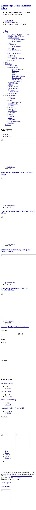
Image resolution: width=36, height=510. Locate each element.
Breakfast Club (16, 102)
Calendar (11, 105)
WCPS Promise (13, 83)
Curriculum (8, 64)
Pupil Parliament (17, 41)
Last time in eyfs (6, 391)
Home (6, 31)
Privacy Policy (11, 474)
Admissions (12, 97)
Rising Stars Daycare (14, 121)
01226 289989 (9, 21)
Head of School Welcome (16, 36)
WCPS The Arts (17, 79)
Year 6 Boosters (17, 81)
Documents (11, 55)
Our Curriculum (13, 67)
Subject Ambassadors (18, 39)
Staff (9, 43)
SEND (10, 85)
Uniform (11, 116)
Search (21, 334)
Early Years (15, 71)
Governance (12, 45)
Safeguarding (12, 57)
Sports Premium (13, 86)
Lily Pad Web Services (15, 477)
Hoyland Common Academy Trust (21, 476)
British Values (12, 65)
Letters (10, 107)
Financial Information (15, 53)
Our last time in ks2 (7, 383)
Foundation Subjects (18, 76)
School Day (12, 109)
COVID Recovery (18, 69)
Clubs (10, 100)
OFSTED (11, 48)
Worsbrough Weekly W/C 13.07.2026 (12, 408)
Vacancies (11, 60)
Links (10, 118)
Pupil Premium (12, 88)
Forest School (16, 78)
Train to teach (5, 486)
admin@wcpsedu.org (11, 22)
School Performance (14, 50)
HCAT (10, 52)
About (6, 32)
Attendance (11, 99)
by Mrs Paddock (10, 167)
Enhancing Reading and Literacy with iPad (15, 327)
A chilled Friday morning (8, 400)
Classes (7, 62)
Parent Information (10, 95)
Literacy (14, 72)
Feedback (11, 123)
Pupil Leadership (13, 38)
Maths (14, 74)
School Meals (12, 111)
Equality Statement (18, 58)
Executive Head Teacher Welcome (18, 34)
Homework (11, 112)
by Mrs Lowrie (9, 321)
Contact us (8, 125)
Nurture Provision (13, 92)
